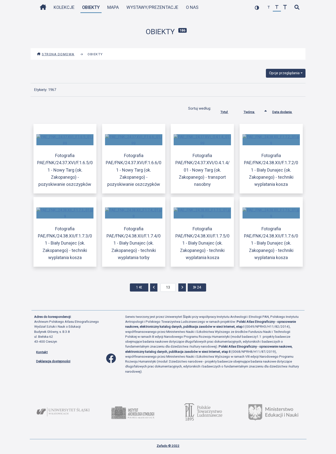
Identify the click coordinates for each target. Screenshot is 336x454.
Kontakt (42, 352)
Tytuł (224, 112)
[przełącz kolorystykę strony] (257, 7)
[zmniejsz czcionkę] (269, 7)
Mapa (113, 7)
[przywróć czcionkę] (277, 7)
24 (201, 287)
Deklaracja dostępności (53, 361)
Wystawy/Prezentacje (152, 7)
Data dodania (282, 112)
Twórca (249, 112)
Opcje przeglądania (284, 73)
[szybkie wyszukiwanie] (297, 7)
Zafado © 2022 (168, 446)
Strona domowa (58, 54)
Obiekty (91, 7)
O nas (192, 7)
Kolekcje (64, 7)
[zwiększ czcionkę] (285, 7)
